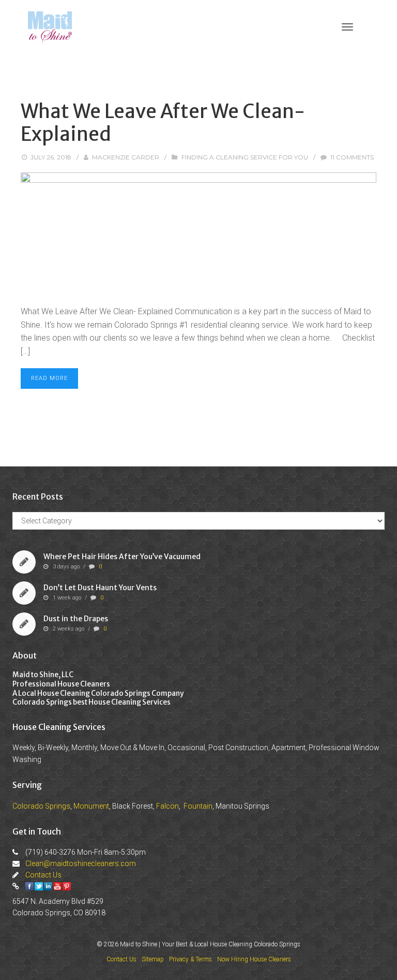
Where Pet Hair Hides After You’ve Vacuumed (122, 556)
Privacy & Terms (190, 959)
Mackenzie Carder (125, 157)
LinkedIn (48, 886)
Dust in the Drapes (75, 618)
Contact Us (43, 875)
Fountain (198, 806)
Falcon (167, 806)
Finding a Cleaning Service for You (244, 157)
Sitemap (153, 959)
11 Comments (352, 157)
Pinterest (67, 886)
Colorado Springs (41, 806)
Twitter (39, 886)
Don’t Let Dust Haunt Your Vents (100, 587)
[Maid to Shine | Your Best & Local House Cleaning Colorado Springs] (50, 26)
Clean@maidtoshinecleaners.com (80, 863)
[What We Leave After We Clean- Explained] (198, 233)
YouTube (57, 886)
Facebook (29, 886)
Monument (91, 806)
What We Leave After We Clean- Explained (163, 122)
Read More (49, 378)
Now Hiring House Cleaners (254, 959)
